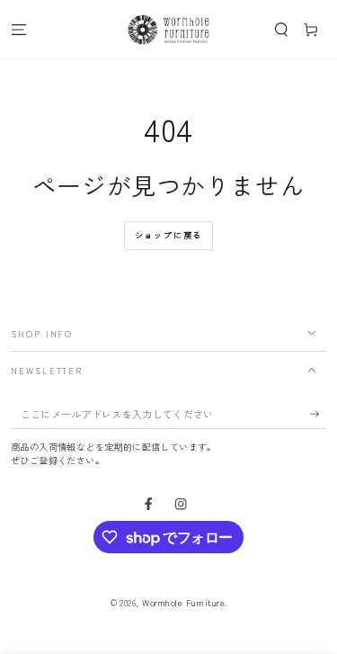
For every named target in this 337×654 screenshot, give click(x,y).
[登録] (318, 414)
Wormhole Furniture (183, 602)
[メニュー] (19, 29)
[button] (281, 29)
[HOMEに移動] (168, 29)
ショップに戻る (169, 235)
